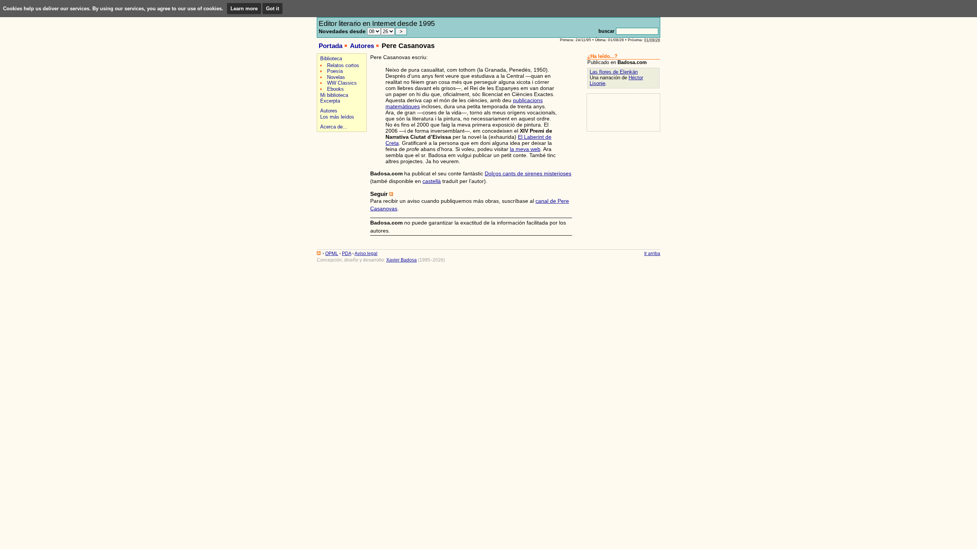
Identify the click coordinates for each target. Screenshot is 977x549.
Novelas (336, 77)
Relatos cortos (343, 65)
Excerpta (330, 101)
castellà (431, 181)
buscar (606, 31)
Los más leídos (337, 117)
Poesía (335, 71)
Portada (330, 46)
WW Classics (342, 83)
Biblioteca (331, 58)
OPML (331, 253)
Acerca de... (333, 127)
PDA (346, 253)
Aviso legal (366, 253)
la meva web (525, 149)
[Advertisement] (340, 161)
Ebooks (335, 89)
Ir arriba (652, 253)
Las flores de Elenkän (614, 72)
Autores (362, 46)
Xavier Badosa (401, 260)
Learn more (244, 8)
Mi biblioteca (334, 95)
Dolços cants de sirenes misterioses (528, 173)
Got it (272, 8)
